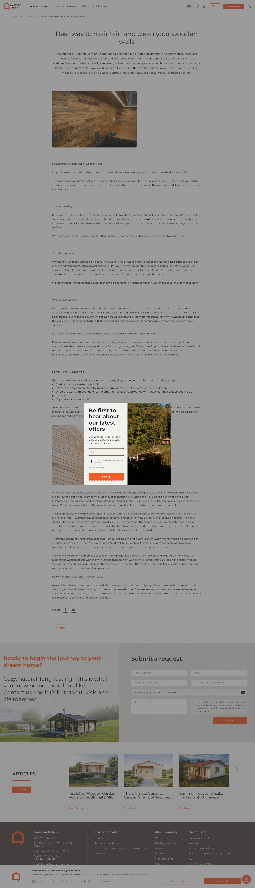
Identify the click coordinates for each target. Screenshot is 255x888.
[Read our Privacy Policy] (122, 466)
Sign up (106, 476)
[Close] (167, 406)
